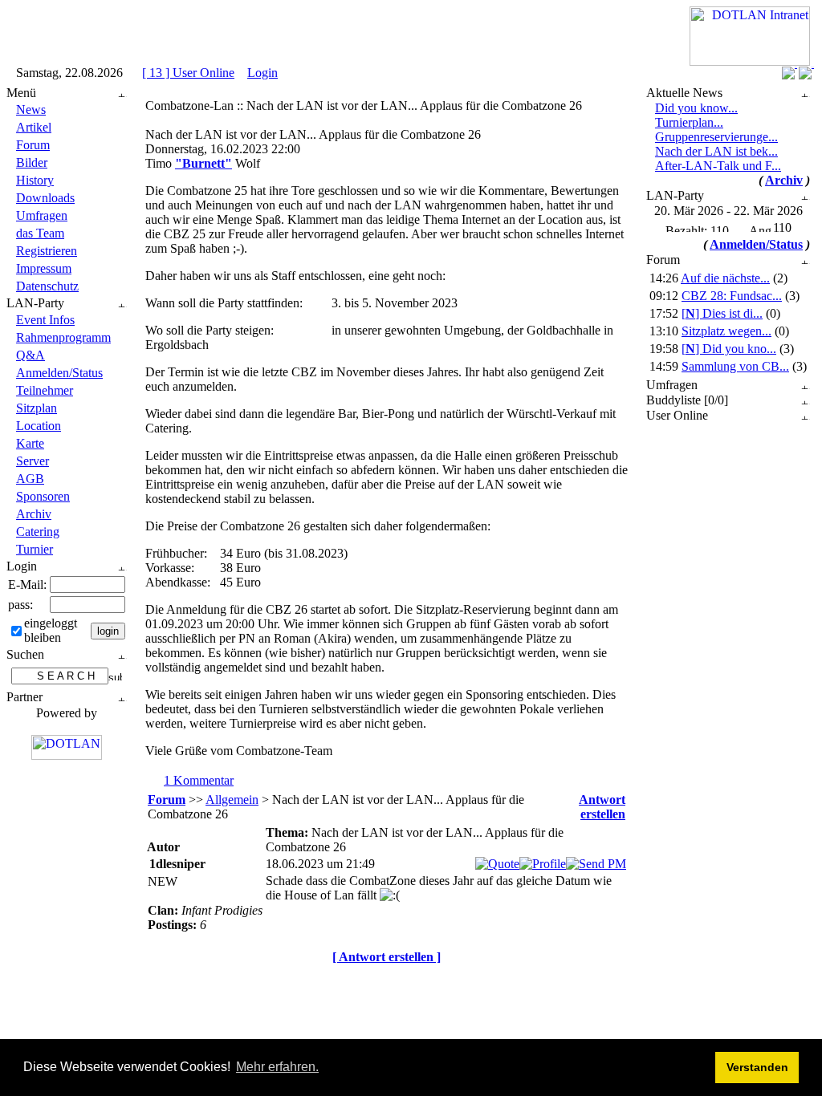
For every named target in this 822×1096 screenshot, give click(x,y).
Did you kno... (729, 348)
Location (38, 425)
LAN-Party (35, 303)
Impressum (43, 268)
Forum (33, 145)
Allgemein (232, 799)
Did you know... (696, 108)
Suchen (25, 654)
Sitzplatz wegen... (726, 331)
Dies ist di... (722, 313)
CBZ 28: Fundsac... (732, 295)
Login (262, 72)
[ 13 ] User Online (188, 72)
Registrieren (46, 251)
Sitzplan (36, 408)
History (35, 180)
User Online (677, 415)
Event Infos (45, 320)
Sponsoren (43, 496)
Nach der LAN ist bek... (716, 151)
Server (32, 461)
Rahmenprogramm (63, 337)
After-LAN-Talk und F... (718, 166)
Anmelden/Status (59, 373)
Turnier (34, 549)
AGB (30, 478)
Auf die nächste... (725, 278)
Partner (24, 697)
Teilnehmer (44, 390)
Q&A (30, 355)
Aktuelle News (684, 92)
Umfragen (41, 215)
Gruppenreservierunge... (716, 137)
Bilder (31, 162)
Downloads (45, 198)
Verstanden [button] (757, 1067)
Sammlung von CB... (735, 366)
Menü (21, 92)
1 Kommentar (199, 780)
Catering (37, 531)
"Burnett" (203, 163)
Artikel (33, 127)
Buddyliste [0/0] (687, 400)
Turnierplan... (689, 122)
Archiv (33, 514)
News (31, 109)
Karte (30, 443)
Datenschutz (47, 286)
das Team (40, 233)
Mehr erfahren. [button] (277, 1067)
